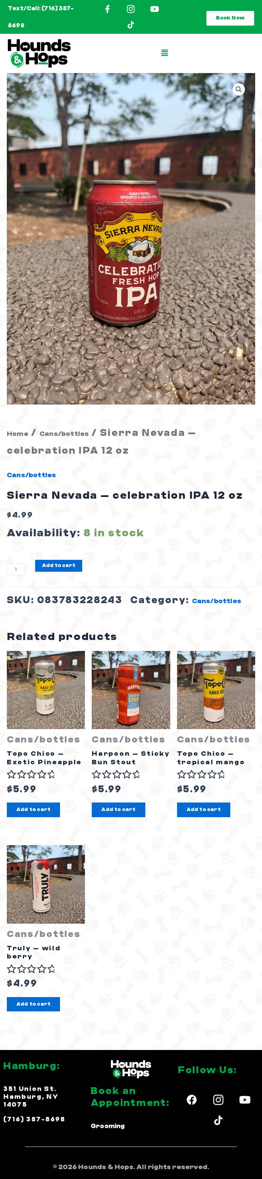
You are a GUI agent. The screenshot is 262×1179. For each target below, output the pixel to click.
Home (17, 434)
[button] (165, 53)
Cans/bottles (64, 434)
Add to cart (58, 565)
